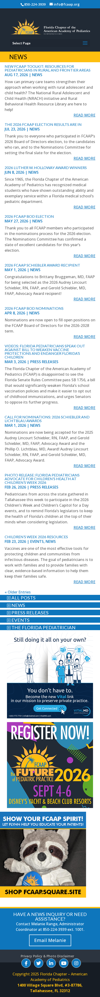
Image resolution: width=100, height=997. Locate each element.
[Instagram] (76, 963)
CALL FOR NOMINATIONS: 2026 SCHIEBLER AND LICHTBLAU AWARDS (47, 419)
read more (84, 115)
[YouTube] (63, 963)
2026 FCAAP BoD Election (29, 216)
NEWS (16, 605)
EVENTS (18, 620)
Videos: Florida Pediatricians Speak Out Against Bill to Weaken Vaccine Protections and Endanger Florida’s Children (45, 351)
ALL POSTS (21, 597)
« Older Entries (18, 592)
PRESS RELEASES (28, 612)
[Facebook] (26, 963)
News (37, 74)
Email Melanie (50, 940)
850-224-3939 (35, 4)
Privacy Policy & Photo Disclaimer (47, 956)
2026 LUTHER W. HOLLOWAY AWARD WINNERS (46, 167)
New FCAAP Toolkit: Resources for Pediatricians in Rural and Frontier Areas (47, 68)
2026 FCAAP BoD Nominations (34, 308)
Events (37, 541)
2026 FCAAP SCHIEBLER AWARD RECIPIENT (42, 265)
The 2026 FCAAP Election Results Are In (43, 124)
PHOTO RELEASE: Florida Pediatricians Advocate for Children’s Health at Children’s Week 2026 (42, 479)
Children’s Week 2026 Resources (36, 536)
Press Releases (44, 361)
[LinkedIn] (51, 963)
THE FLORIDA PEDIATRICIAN (41, 627)
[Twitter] (38, 963)
